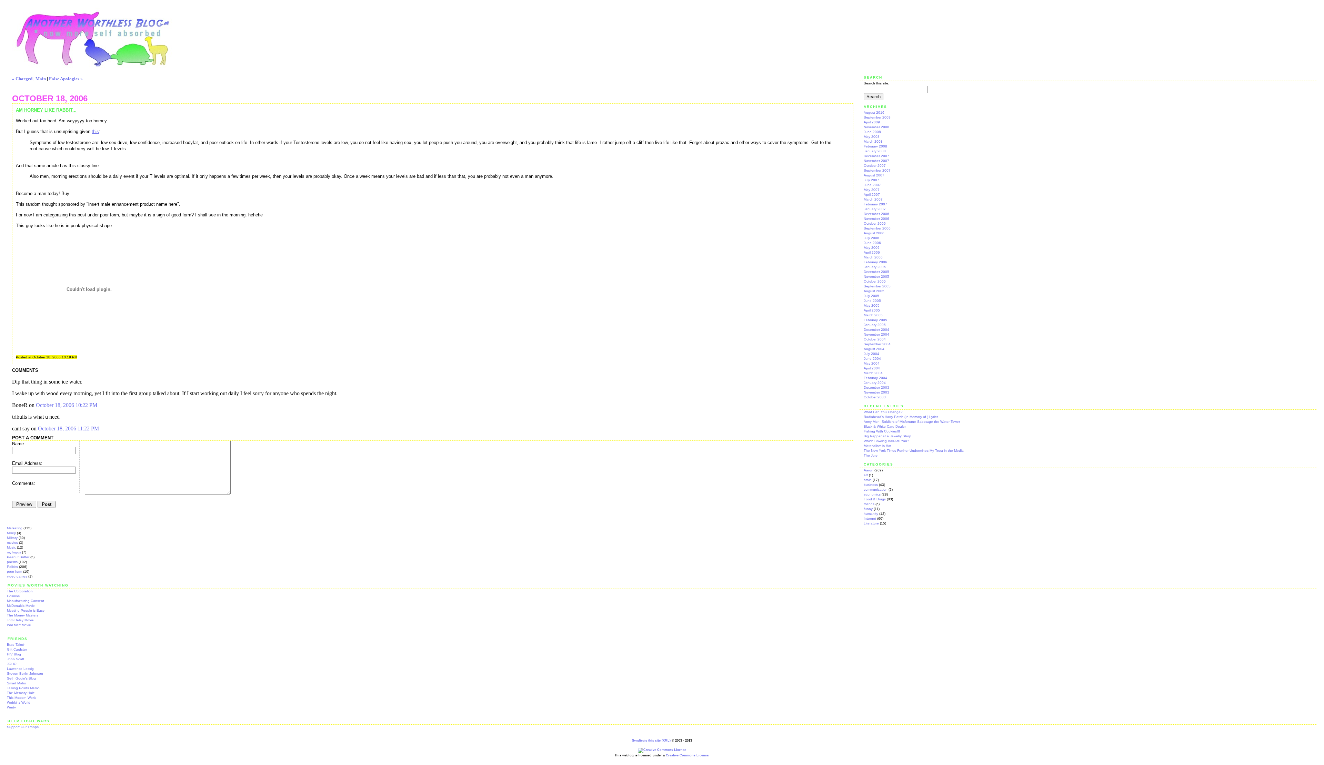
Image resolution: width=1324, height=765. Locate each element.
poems (12, 562)
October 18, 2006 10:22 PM (66, 405)
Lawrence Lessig (20, 669)
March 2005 (873, 315)
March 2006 (873, 257)
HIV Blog (14, 654)
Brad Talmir (15, 644)
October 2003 (875, 397)
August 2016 (874, 112)
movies (12, 542)
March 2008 (873, 141)
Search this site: (876, 83)
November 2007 (876, 161)
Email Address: (27, 463)
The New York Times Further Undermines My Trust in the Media (914, 450)
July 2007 (871, 180)
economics (872, 494)
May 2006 (872, 247)
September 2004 (877, 344)
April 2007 (872, 194)
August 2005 (874, 291)
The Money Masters (22, 615)
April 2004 (872, 368)
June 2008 (872, 132)
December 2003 (876, 387)
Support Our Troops (23, 727)
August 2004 (874, 349)
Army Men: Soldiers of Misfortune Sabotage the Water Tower (912, 422)
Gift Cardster (17, 649)
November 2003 (876, 392)
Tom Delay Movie (20, 620)
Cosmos (13, 596)
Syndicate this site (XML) (651, 740)
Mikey (11, 533)
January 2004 (875, 383)
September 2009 (877, 117)
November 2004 (876, 334)
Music (11, 547)
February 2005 (875, 320)
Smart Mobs (16, 683)
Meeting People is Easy (25, 610)
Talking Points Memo (23, 688)
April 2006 (872, 252)
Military (12, 538)
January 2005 (875, 325)
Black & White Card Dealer (885, 426)
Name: (18, 443)
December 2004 (876, 330)
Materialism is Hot (877, 446)
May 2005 (872, 305)
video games (17, 576)
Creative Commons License (687, 755)
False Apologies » (66, 78)
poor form (14, 571)
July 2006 (871, 238)
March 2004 (873, 373)
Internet (870, 518)
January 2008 (875, 151)
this (95, 131)
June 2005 (872, 301)
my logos (14, 552)
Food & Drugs (875, 499)
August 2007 (874, 175)
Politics (12, 567)
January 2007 (875, 209)
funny (868, 509)
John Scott (15, 659)
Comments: (23, 483)
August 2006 (874, 233)
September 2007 (877, 170)
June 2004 (872, 358)
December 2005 (876, 272)
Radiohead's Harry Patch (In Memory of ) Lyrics (901, 417)
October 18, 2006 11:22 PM (68, 428)
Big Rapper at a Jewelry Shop (887, 436)
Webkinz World (18, 702)
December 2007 (876, 156)
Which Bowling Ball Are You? (886, 441)
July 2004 (871, 354)
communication (875, 489)
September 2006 (877, 228)
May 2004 (872, 363)
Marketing (14, 528)
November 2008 (876, 127)
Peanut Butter (18, 557)
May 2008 (872, 137)
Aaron (868, 470)
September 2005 (877, 286)
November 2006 (876, 219)
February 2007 (875, 204)
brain (868, 480)
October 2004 (875, 339)
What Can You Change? (883, 412)
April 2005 (872, 310)
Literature (871, 523)
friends (869, 504)
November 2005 (876, 276)
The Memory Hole (21, 693)
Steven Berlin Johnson (25, 673)
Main (41, 78)
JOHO (12, 664)
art (866, 475)
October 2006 (875, 223)
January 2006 (875, 267)
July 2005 (871, 296)
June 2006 (872, 243)
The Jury (870, 455)
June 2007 (872, 185)
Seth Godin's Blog (21, 678)
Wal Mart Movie (19, 625)
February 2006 (875, 262)
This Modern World (22, 698)
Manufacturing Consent (25, 601)
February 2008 (875, 146)
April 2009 (872, 122)
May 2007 (872, 190)
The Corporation (20, 591)
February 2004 (875, 378)
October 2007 (875, 165)
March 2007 (873, 199)
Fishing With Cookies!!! (882, 431)
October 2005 (875, 281)
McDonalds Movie (21, 606)
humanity (871, 514)
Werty (11, 707)
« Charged (22, 78)
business (871, 485)
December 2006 (876, 214)
